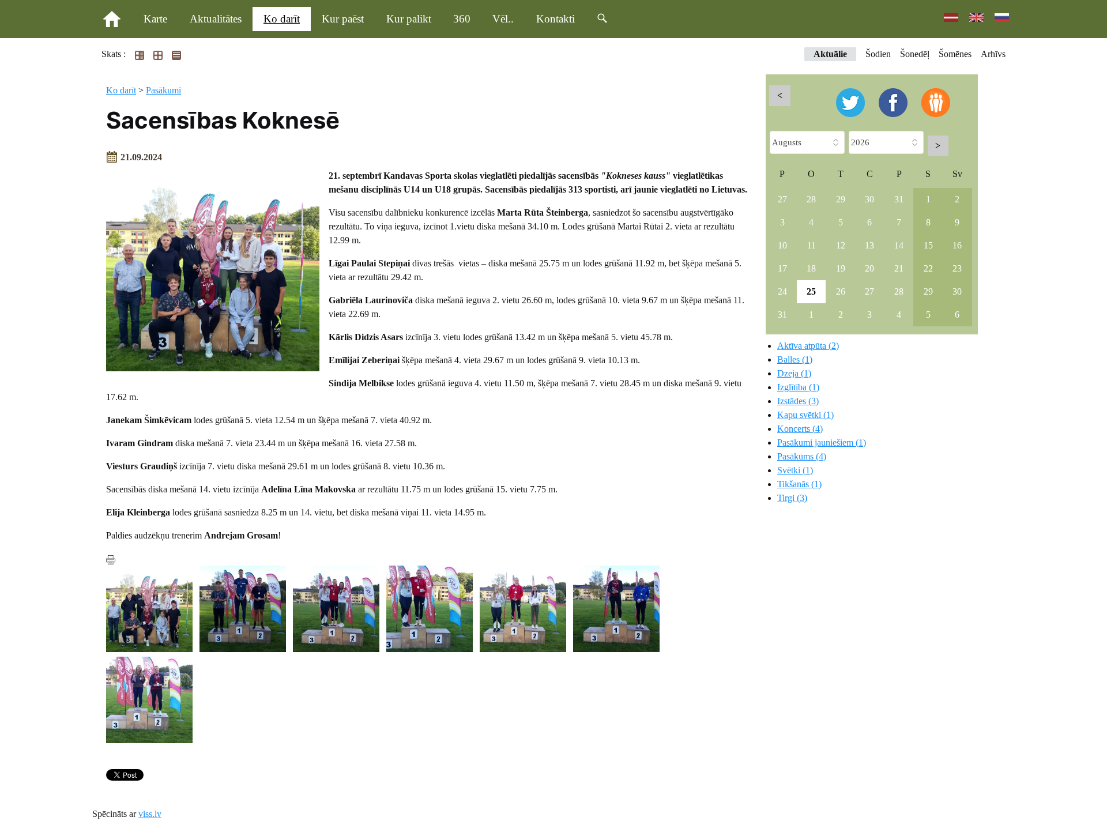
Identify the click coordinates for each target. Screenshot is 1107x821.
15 (928, 245)
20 (869, 268)
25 (811, 291)
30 (869, 199)
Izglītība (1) (798, 387)
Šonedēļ (914, 54)
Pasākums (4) (801, 456)
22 (928, 268)
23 (957, 268)
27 (782, 199)
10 (782, 245)
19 (840, 268)
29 (840, 199)
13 (869, 245)
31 (898, 199)
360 (461, 19)
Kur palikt (408, 19)
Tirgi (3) (792, 498)
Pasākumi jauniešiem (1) (821, 442)
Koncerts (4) (800, 429)
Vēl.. (503, 19)
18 (811, 268)
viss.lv (149, 814)
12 (840, 245)
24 (782, 291)
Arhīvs (993, 54)
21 (898, 268)
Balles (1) (794, 359)
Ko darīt (281, 19)
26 (840, 291)
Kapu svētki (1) (805, 415)
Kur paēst (343, 19)
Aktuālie (830, 54)
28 (811, 199)
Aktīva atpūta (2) (808, 346)
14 (898, 245)
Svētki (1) (795, 470)
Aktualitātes (216, 19)
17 (782, 268)
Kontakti (555, 19)
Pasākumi (163, 90)
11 (811, 245)
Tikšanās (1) (799, 484)
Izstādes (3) (798, 401)
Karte (155, 19)
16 (957, 245)
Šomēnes (955, 54)
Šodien (878, 54)
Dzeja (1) (794, 373)
